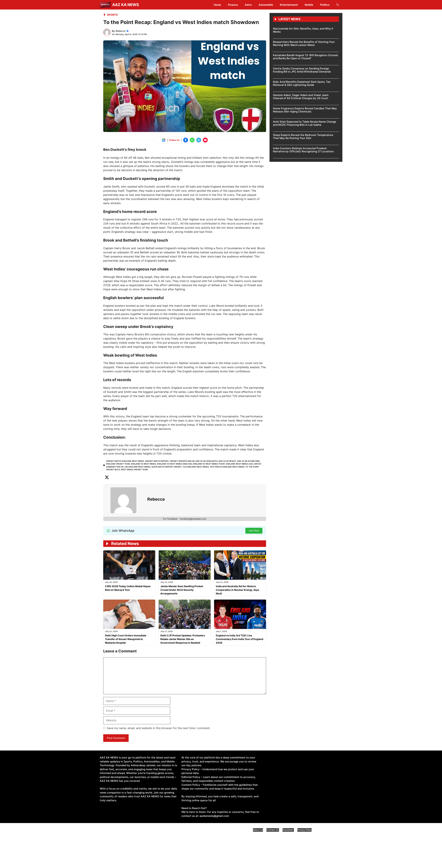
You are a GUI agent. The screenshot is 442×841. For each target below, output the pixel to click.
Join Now (254, 530)
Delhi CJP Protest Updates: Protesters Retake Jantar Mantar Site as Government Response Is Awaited (182, 639)
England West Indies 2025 (239, 464)
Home (217, 4)
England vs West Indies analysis (174, 464)
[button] (337, 4)
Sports (112, 14)
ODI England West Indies (137, 467)
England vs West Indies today (209, 464)
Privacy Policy (304, 829)
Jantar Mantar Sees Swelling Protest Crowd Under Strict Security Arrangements (181, 590)
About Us (258, 829)
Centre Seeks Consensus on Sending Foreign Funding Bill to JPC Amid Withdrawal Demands (302, 70)
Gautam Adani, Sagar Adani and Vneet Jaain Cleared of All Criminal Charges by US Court (301, 96)
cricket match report (157, 461)
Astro (248, 4)
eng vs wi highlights (207, 461)
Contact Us (272, 829)
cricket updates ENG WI (182, 461)
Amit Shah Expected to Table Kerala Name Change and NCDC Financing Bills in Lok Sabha (304, 123)
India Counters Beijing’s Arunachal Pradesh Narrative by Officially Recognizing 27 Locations (303, 150)
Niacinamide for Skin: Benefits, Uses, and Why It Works (303, 30)
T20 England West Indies (196, 467)
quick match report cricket (166, 467)
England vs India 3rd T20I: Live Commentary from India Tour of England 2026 (239, 639)
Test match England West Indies (227, 467)
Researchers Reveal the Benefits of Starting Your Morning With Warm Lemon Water (304, 43)
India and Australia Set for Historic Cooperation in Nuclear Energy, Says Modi (237, 590)
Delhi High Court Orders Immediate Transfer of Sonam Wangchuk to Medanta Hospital (125, 639)
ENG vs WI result (227, 461)
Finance (233, 4)
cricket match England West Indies (125, 461)
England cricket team (118, 464)
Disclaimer (288, 829)
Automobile (266, 4)
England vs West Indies (143, 464)
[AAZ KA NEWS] (105, 4)
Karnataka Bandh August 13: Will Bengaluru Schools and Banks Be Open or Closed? (305, 57)
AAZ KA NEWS (125, 4)
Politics (324, 4)
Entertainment (289, 4)
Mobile (309, 4)
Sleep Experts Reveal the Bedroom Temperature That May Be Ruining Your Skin (303, 136)
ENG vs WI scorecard (248, 461)
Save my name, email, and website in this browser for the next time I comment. (158, 728)
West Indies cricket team (134, 469)
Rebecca (120, 31)
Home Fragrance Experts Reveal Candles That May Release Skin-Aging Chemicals (305, 110)
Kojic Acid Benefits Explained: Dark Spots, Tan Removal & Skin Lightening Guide (302, 83)
